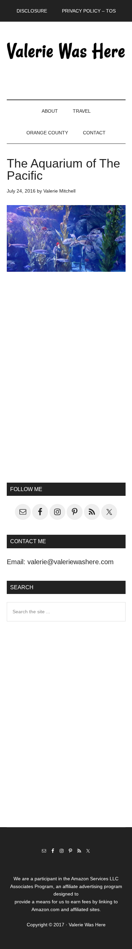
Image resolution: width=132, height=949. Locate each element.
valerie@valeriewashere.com (70, 562)
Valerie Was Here (66, 50)
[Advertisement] (66, 392)
